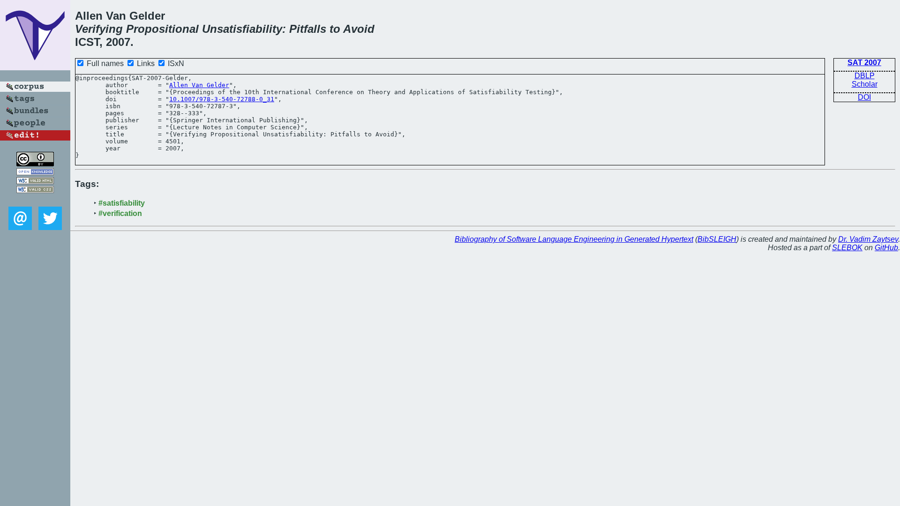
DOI (864, 97)
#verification (120, 213)
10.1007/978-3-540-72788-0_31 (221, 99)
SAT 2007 (864, 63)
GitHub (886, 248)
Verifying (99, 28)
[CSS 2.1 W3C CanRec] (35, 200)
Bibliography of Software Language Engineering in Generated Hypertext (574, 239)
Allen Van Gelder (199, 85)
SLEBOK (847, 248)
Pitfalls (307, 28)
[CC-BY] (35, 164)
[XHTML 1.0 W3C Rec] (35, 182)
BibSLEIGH (717, 239)
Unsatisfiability (242, 28)
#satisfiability (121, 203)
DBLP (865, 76)
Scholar (865, 84)
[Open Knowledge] (35, 173)
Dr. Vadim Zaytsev (868, 239)
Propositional (162, 28)
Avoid (359, 28)
